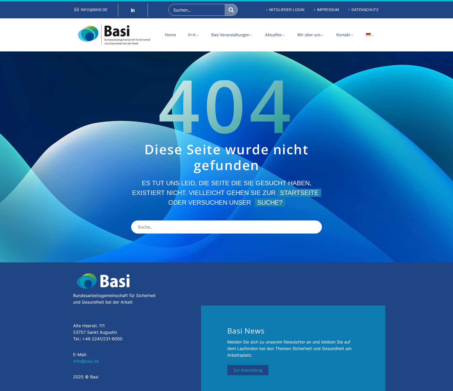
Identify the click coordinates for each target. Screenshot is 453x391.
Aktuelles (273, 34)
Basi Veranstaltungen (230, 34)
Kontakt (343, 34)
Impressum (328, 10)
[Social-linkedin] (133, 10)
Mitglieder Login (286, 10)
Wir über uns (309, 34)
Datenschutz (365, 10)
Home (170, 34)
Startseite (299, 192)
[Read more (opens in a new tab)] (91, 10)
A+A (192, 34)
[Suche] (231, 10)
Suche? (269, 202)
